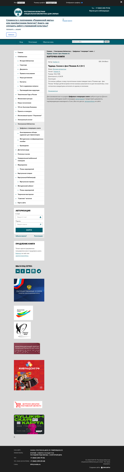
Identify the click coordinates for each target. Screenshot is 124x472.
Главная (20, 52)
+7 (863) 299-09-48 (37, 461)
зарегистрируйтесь (22, 256)
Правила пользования (27, 73)
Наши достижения (26, 77)
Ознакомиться (53, 91)
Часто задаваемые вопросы (29, 86)
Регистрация (33, 42)
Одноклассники (23, 270)
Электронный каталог (25, 120)
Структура (23, 65)
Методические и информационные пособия (31, 140)
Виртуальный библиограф (26, 177)
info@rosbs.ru (35, 464)
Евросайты (106, 467)
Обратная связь (48, 42)
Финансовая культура (25, 99)
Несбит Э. (56, 62)
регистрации (80, 99)
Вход (21, 42)
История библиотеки (27, 61)
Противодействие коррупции (29, 90)
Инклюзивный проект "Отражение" (30, 115)
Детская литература (59, 69)
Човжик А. (56, 71)
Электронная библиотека (26, 124)
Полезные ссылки (24, 154)
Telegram (39, 270)
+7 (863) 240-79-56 (103, 8)
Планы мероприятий (27, 169)
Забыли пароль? (21, 236)
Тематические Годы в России (27, 94)
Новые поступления (24, 103)
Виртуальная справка (27, 182)
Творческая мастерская (25, 194)
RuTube (33, 270)
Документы (24, 69)
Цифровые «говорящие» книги (30, 128)
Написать (11, 34)
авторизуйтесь (90, 101)
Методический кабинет (25, 186)
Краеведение (24, 145)
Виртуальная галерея (25, 173)
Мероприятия (22, 165)
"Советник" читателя (25, 198)
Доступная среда (23, 150)
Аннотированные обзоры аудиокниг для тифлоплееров (30, 134)
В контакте (18, 271)
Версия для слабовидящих (99, 11)
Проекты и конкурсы (25, 111)
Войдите (18, 253)
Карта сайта (22, 203)
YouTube (28, 270)
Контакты (23, 82)
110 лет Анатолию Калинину (27, 107)
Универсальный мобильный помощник (27, 160)
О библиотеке (22, 56)
